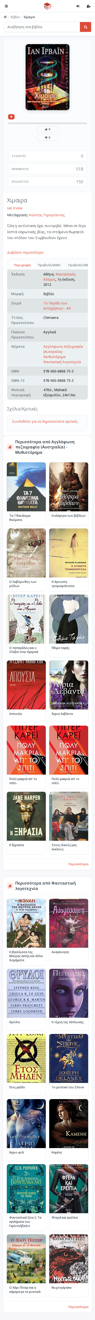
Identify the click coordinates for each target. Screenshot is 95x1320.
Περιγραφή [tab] (22, 265)
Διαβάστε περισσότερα (25, 252)
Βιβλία (15, 17)
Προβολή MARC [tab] (49, 265)
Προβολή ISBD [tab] (78, 265)
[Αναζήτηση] (85, 27)
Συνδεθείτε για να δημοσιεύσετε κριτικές (44, 421)
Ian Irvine (15, 207)
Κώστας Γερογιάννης (47, 214)
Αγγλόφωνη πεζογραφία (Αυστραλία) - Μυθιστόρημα (63, 351)
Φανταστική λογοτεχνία (62, 362)
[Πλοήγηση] (6, 6)
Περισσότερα (78, 864)
